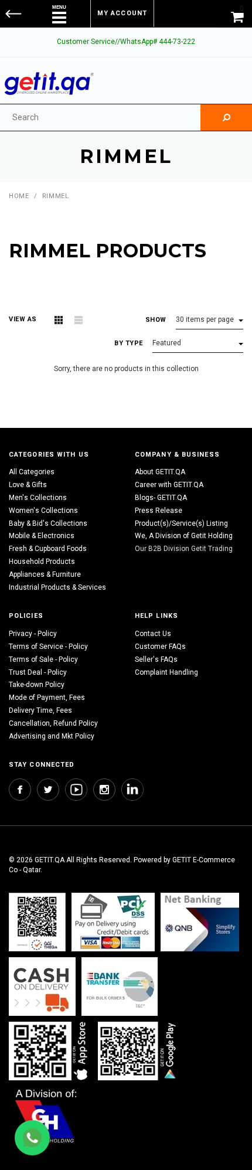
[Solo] (138, 1051)
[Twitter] (48, 789)
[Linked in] (132, 789)
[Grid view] (59, 320)
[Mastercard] (200, 922)
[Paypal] (37, 922)
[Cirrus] (46, 1115)
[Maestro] (50, 1051)
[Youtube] (76, 789)
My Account (122, 13)
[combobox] (100, 117)
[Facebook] (19, 789)
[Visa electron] (119, 986)
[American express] (42, 986)
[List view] (78, 320)
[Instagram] (104, 789)
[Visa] (113, 922)
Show (155, 320)
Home (19, 196)
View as (23, 319)
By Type (128, 343)
